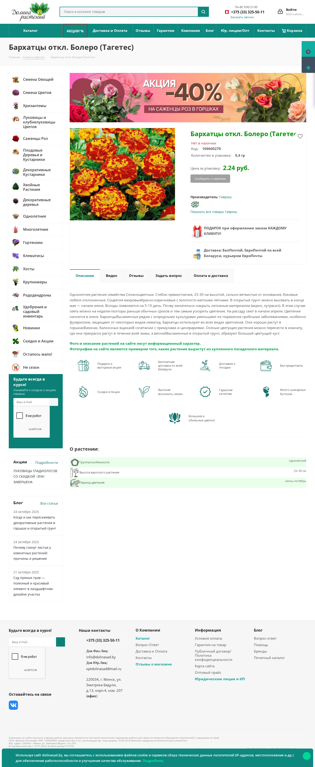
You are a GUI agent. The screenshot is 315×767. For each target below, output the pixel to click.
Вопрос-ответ (265, 638)
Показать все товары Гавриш (213, 212)
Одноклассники (13, 716)
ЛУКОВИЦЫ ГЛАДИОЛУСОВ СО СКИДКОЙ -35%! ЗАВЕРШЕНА (35, 476)
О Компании (148, 630)
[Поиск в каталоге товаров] (203, 12)
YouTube (48, 705)
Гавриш (225, 197)
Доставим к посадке (227, 365)
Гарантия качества (225, 391)
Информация (208, 630)
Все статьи (49, 503)
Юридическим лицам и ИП (220, 679)
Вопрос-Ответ (147, 644)
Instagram (36, 705)
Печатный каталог (269, 657)
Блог (258, 630)
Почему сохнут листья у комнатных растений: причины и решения (32, 553)
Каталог (143, 638)
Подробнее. (153, 760)
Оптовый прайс (208, 672)
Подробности (46, 462)
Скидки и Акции (108, 392)
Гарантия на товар (210, 644)
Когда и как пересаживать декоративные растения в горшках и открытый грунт (34, 522)
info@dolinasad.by (101, 657)
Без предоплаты (291, 365)
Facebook (25, 705)
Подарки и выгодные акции (109, 365)
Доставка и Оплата (151, 651)
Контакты (144, 657)
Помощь (261, 644)
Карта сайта (204, 666)
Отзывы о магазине (154, 664)
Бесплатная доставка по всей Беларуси (170, 365)
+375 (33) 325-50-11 (103, 640)
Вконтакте (13, 705)
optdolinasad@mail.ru (103, 668)
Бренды (260, 651)
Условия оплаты (208, 638)
